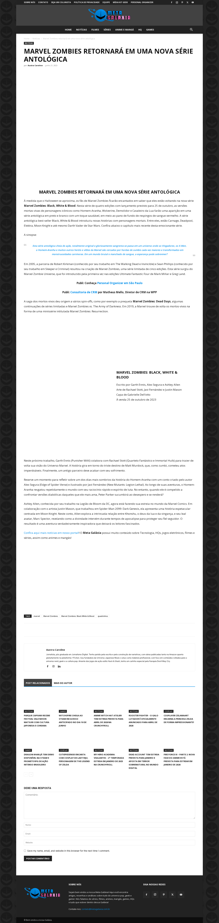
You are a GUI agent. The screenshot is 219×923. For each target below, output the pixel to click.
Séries (107, 29)
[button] (191, 29)
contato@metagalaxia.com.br (96, 909)
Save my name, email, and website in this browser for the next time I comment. (68, 850)
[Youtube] (192, 2)
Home (68, 29)
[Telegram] (49, 630)
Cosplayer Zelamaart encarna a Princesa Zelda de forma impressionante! (179, 719)
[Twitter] (187, 2)
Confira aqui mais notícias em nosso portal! (51, 533)
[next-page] (31, 774)
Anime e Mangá (124, 29)
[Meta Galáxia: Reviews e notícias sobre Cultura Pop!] (109, 15)
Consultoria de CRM (83, 292)
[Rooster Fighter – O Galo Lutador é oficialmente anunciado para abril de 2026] (144, 702)
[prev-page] (26, 774)
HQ (140, 29)
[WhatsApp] (42, 630)
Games (150, 29)
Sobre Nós (29, 2)
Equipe (106, 2)
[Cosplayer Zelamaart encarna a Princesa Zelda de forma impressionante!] (179, 702)
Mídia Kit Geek (120, 2)
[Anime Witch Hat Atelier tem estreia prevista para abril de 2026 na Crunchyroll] (109, 702)
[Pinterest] (182, 2)
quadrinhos (103, 616)
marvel (37, 616)
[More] (56, 630)
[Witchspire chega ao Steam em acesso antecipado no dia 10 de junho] (74, 702)
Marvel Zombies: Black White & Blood (77, 616)
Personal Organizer (142, 2)
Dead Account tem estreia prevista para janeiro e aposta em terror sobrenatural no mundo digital (144, 761)
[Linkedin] (60, 666)
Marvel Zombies (50, 616)
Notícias (81, 29)
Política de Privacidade (87, 2)
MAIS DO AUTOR (63, 683)
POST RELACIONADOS (38, 683)
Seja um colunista (61, 2)
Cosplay (169, 711)
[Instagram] (176, 2)
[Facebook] (171, 2)
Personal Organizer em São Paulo (120, 283)
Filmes (95, 29)
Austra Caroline (35, 65)
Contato (43, 2)
